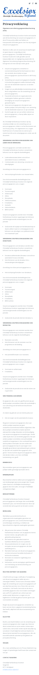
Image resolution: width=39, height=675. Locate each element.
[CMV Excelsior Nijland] (19, 13)
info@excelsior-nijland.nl (10, 669)
